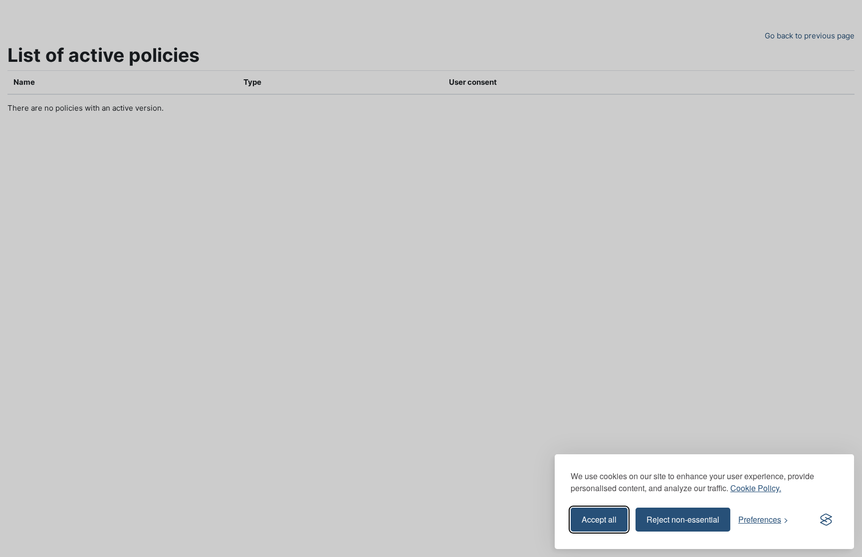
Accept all (599, 519)
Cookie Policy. (755, 488)
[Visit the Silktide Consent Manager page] (826, 520)
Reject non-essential (682, 519)
